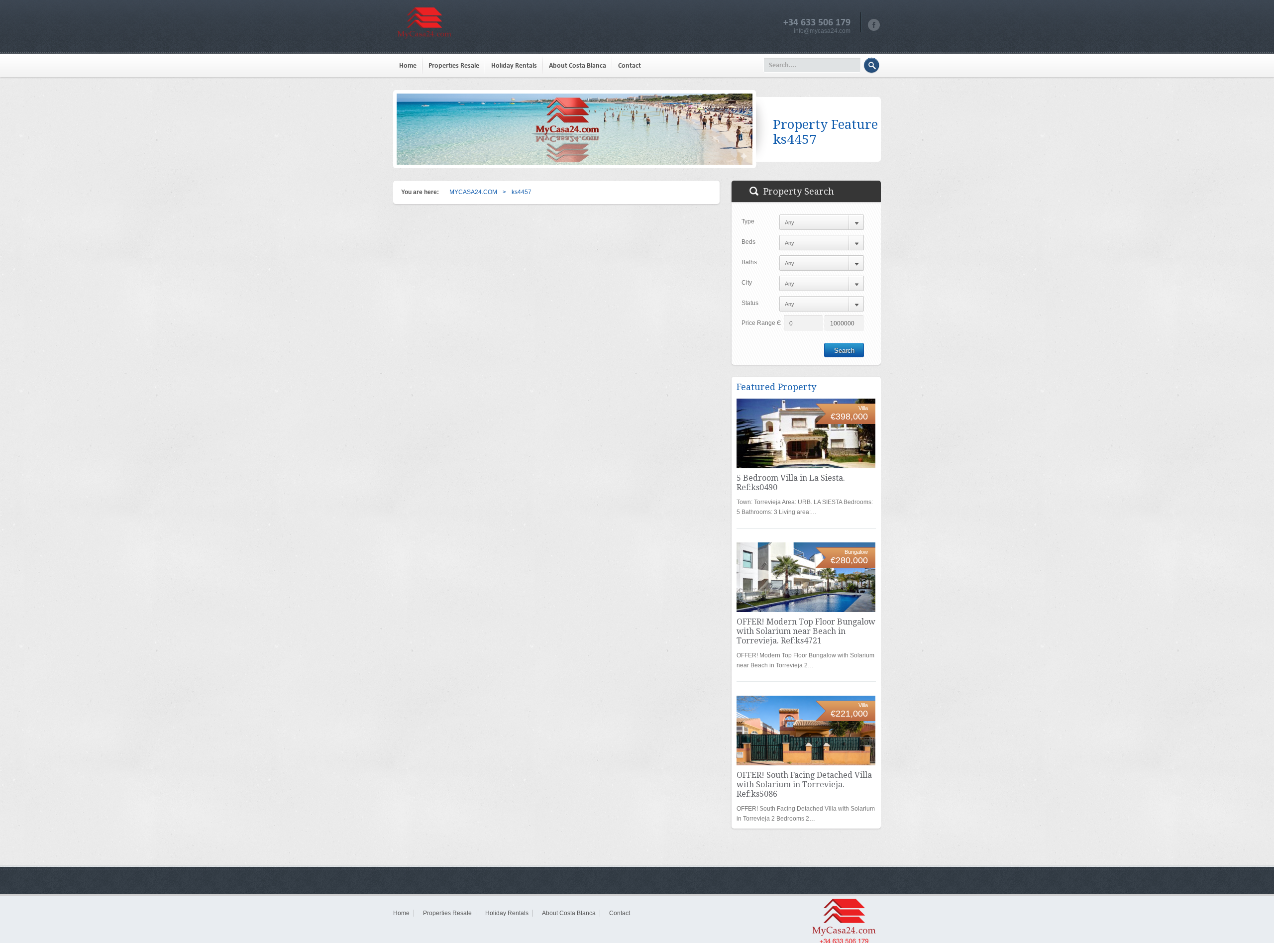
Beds (748, 241)
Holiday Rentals (514, 65)
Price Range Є (761, 322)
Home (408, 65)
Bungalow (856, 552)
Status (750, 303)
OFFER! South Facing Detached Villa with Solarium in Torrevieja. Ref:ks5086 (804, 784)
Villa (863, 408)
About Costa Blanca (577, 65)
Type (748, 221)
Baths (749, 262)
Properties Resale (453, 65)
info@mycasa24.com (822, 30)
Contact (629, 65)
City (747, 282)
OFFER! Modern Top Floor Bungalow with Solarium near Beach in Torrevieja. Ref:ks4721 (806, 631)
